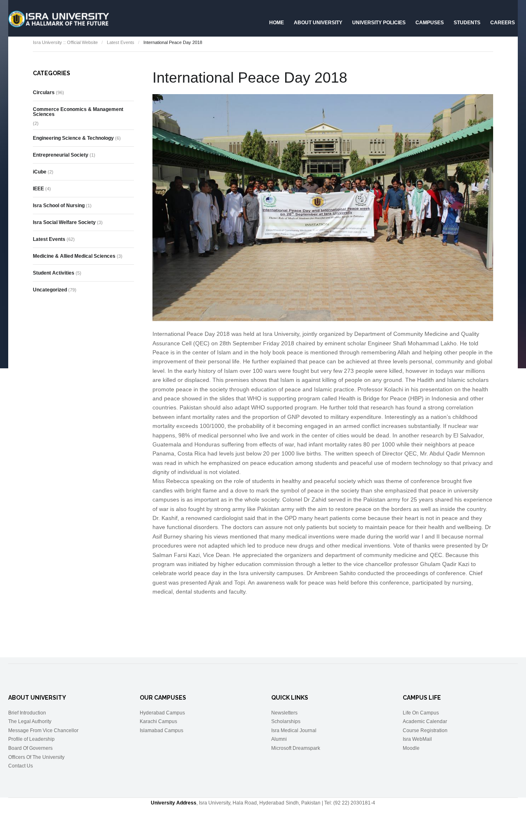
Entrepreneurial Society (60, 155)
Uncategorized (50, 290)
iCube (39, 172)
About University (318, 22)
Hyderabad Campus (162, 713)
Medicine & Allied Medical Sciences (74, 256)
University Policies (379, 22)
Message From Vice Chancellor (43, 730)
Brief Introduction (27, 713)
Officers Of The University (36, 757)
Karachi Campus (158, 721)
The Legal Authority (29, 721)
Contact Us (20, 766)
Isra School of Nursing (59, 205)
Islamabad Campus (161, 730)
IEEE (38, 189)
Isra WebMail (417, 739)
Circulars (44, 92)
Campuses (429, 22)
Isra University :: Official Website (65, 42)
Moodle (411, 748)
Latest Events (120, 42)
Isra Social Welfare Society (64, 222)
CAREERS (502, 22)
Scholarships (285, 721)
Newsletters (284, 713)
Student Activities (53, 273)
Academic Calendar (425, 721)
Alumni (279, 739)
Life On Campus (421, 713)
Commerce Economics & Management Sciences (78, 111)
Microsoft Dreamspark (295, 748)
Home (276, 22)
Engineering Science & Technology (73, 138)
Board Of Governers (30, 748)
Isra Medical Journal (293, 730)
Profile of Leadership (31, 739)
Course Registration (425, 730)
